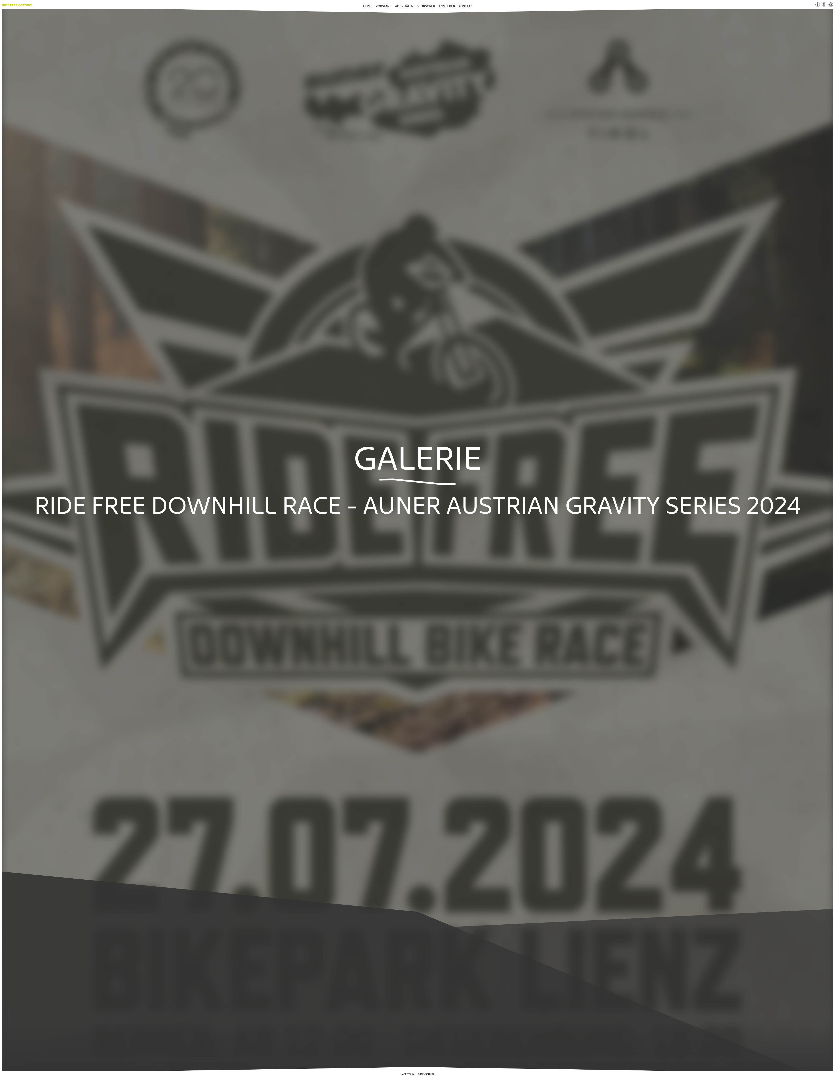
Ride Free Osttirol (17, 5)
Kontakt (465, 6)
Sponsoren (426, 6)
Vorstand (384, 6)
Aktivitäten (404, 6)
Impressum (407, 1074)
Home (367, 6)
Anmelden (447, 6)
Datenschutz (426, 1074)
